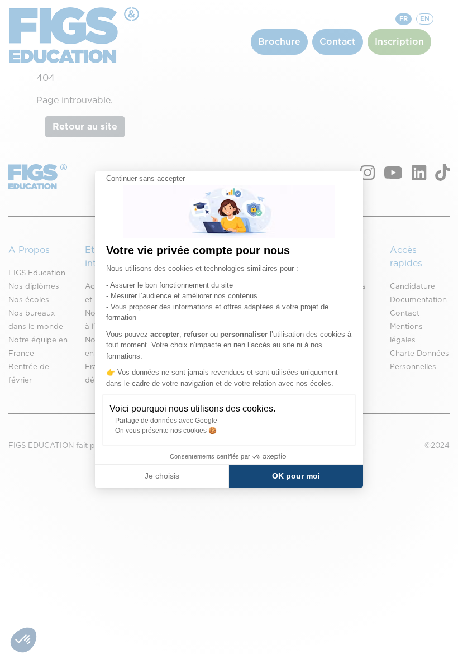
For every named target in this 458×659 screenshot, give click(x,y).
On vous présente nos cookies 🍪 (166, 430)
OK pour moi (296, 475)
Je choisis (162, 475)
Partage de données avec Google (166, 420)
